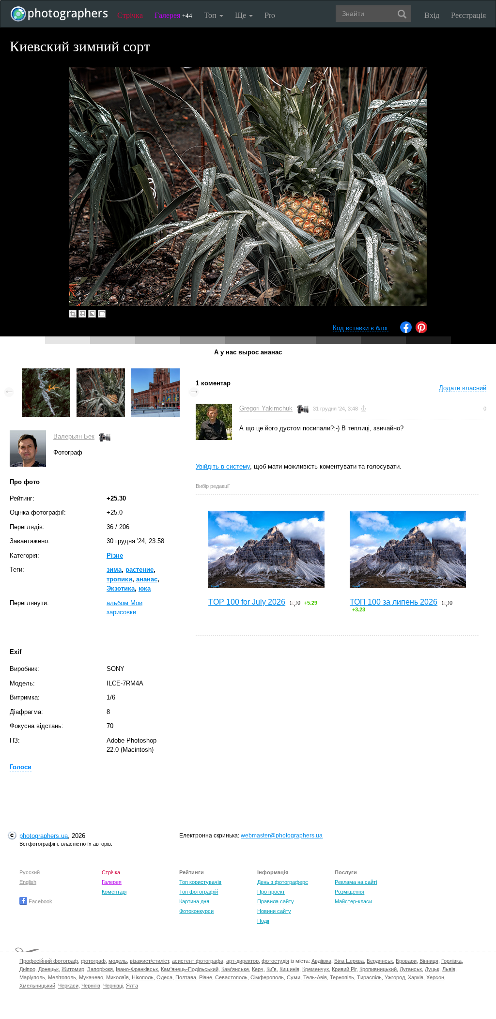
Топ (211, 15)
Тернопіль (342, 977)
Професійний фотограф (48, 961)
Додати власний (462, 388)
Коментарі (114, 892)
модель (117, 961)
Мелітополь (62, 977)
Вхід (431, 15)
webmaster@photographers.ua (282, 835)
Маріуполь (32, 977)
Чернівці (113, 986)
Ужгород (395, 977)
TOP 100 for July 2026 (246, 602)
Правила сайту (275, 901)
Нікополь (143, 977)
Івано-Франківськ (137, 969)
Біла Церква (349, 961)
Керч (258, 969)
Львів (448, 969)
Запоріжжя (100, 969)
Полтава (185, 977)
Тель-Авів (315, 977)
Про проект (271, 892)
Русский (29, 872)
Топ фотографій (198, 892)
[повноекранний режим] (102, 314)
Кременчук (315, 969)
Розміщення (349, 892)
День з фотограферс (282, 882)
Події (263, 921)
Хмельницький (37, 986)
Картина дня (194, 901)
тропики (119, 579)
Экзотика (121, 588)
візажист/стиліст (149, 961)
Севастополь (231, 977)
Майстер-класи (353, 901)
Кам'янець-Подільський (189, 969)
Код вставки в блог (360, 328)
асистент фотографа (197, 961)
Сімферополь (267, 977)
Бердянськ (380, 961)
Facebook (39, 901)
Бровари (406, 961)
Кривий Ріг (344, 969)
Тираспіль (369, 977)
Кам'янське (235, 969)
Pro (269, 15)
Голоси (20, 767)
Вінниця (428, 961)
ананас (146, 579)
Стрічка (130, 15)
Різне (115, 555)
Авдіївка (321, 961)
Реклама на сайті (356, 882)
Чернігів (90, 986)
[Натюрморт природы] (46, 373)
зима (114, 569)
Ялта (132, 986)
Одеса (164, 977)
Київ (271, 969)
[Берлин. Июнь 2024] (155, 373)
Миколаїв (117, 977)
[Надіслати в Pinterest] (421, 331)
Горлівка (451, 961)
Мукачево (91, 977)
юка (145, 588)
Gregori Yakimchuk (266, 408)
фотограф (93, 961)
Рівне (205, 977)
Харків (415, 977)
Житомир (73, 969)
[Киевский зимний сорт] (101, 373)
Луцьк (432, 969)
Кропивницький (378, 969)
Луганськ (411, 969)
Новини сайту (274, 911)
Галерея (173, 15)
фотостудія (275, 961)
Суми (293, 977)
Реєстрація (468, 15)
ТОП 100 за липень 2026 (393, 602)
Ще (241, 15)
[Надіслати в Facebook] (406, 331)
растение (139, 569)
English (27, 882)
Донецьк (48, 969)
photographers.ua (43, 835)
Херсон (435, 977)
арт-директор (242, 961)
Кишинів (289, 969)
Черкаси (68, 986)
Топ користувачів (200, 882)
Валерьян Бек (73, 436)
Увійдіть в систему (223, 466)
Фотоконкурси (196, 911)
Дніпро (27, 969)
